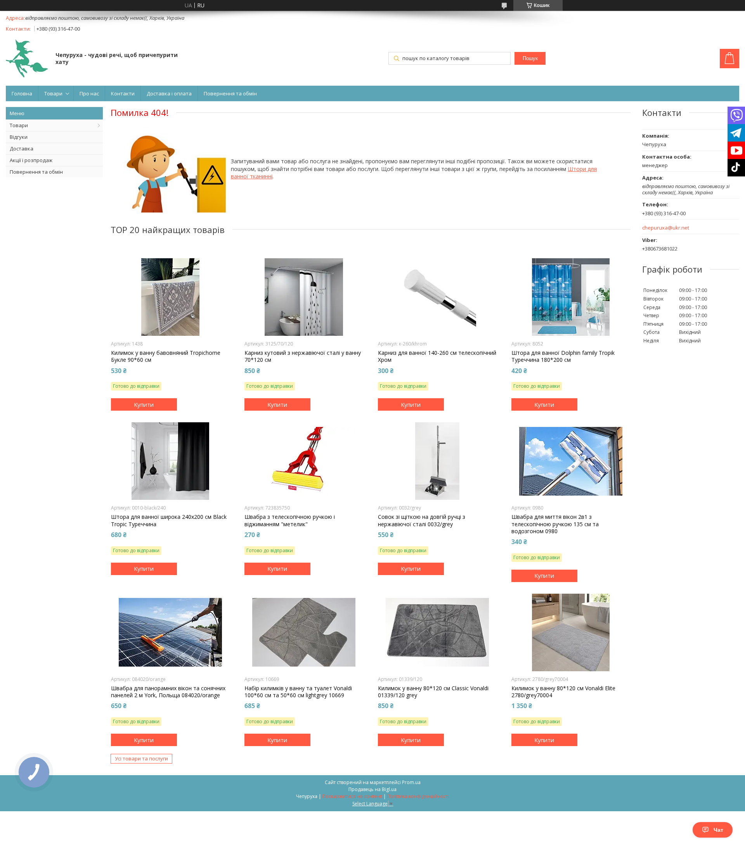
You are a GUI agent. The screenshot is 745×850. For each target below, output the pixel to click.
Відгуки (19, 136)
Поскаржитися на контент (352, 796)
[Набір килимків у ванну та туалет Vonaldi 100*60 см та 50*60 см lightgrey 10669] (304, 632)
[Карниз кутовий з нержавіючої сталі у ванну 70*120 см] (304, 297)
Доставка (21, 148)
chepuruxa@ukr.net (665, 228)
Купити (144, 404)
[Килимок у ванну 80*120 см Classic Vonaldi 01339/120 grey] (437, 632)
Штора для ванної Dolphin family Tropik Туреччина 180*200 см (563, 356)
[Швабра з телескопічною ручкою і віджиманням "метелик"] (304, 461)
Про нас (89, 93)
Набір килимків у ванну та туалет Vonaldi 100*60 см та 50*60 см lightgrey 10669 (298, 692)
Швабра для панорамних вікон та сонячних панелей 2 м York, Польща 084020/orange (168, 692)
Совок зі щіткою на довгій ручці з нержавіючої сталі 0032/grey (421, 520)
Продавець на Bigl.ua (372, 789)
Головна (22, 93)
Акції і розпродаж (31, 160)
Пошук (530, 58)
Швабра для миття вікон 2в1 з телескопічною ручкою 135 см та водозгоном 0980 (555, 523)
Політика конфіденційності (418, 796)
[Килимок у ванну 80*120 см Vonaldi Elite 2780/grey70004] (571, 632)
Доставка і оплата (169, 93)
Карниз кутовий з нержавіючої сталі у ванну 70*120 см (302, 356)
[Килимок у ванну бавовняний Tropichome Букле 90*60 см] (170, 297)
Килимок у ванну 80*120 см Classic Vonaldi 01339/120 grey (433, 692)
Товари (53, 93)
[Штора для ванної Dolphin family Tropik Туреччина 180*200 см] (571, 297)
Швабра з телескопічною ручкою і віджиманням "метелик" (289, 520)
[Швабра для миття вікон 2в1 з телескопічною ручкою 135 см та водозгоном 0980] (571, 461)
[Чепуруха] (27, 59)
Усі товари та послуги (141, 758)
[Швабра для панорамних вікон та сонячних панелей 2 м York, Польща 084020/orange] (170, 632)
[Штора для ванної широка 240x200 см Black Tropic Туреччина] (170, 461)
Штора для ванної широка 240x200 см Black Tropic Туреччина (169, 520)
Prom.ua (411, 782)
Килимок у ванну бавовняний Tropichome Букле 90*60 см (165, 356)
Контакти (123, 93)
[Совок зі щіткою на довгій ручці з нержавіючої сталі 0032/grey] (437, 461)
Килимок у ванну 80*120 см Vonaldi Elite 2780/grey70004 (563, 692)
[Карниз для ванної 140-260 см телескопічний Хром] (437, 297)
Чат (718, 830)
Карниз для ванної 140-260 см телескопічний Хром (437, 356)
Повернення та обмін (230, 93)
